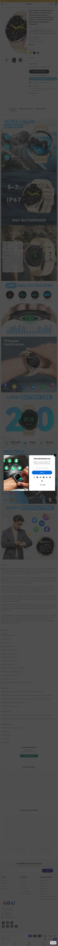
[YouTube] (50, 477)
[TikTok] (43, 477)
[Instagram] (37, 477)
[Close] (55, 455)
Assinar (42, 472)
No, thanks (43, 484)
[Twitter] (42, 481)
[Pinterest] (40, 477)
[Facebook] (34, 477)
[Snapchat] (46, 477)
